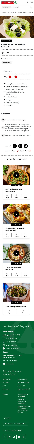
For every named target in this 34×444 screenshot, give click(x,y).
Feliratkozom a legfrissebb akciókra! (15, 423)
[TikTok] (14, 437)
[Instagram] (9, 437)
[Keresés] (31, 7)
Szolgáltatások (22, 379)
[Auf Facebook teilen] (15, 146)
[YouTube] (18, 437)
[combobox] (7, 7)
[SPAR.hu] (9, 2)
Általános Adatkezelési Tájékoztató (22, 401)
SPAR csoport (7, 379)
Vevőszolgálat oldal (12, 348)
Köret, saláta (6, 41)
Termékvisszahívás (23, 382)
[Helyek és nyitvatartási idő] (28, 3)
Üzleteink (5, 394)
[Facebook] (5, 437)
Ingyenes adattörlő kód (24, 390)
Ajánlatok (6, 389)
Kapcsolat (6, 382)
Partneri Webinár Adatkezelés (23, 395)
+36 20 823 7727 (11, 342)
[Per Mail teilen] (20, 146)
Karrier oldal (9, 364)
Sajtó (4, 386)
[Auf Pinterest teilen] (26, 146)
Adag (5, 77)
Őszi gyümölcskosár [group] (6, 62)
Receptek (13, 12)
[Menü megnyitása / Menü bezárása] (32, 3)
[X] (23, 437)
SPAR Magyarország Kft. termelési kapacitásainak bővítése (24, 409)
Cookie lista (21, 386)
